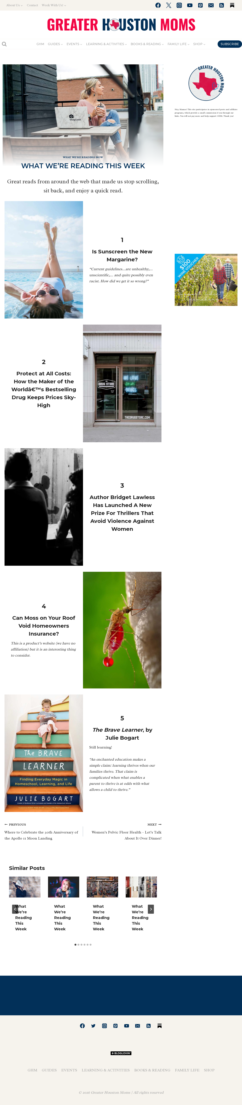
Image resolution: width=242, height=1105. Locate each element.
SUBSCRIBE (230, 44)
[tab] (75, 945)
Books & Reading (152, 1070)
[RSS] (221, 5)
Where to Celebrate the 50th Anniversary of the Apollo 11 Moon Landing (41, 832)
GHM (40, 44)
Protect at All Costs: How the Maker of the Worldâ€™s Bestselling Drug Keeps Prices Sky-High (43, 389)
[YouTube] (190, 5)
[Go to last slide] (15, 909)
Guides (49, 1070)
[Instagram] (179, 5)
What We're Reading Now (83, 157)
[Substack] (232, 5)
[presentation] (24, 887)
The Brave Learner (117, 730)
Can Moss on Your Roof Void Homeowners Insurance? (43, 626)
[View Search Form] (4, 44)
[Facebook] (158, 5)
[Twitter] (168, 5)
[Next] (151, 909)
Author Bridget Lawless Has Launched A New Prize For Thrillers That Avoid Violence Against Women (122, 513)
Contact (32, 5)
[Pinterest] (200, 5)
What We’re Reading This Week (23, 917)
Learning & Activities (106, 1070)
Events (69, 1070)
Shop (209, 1070)
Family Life (187, 1070)
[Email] (211, 5)
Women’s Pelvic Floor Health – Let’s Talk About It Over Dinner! (126, 832)
